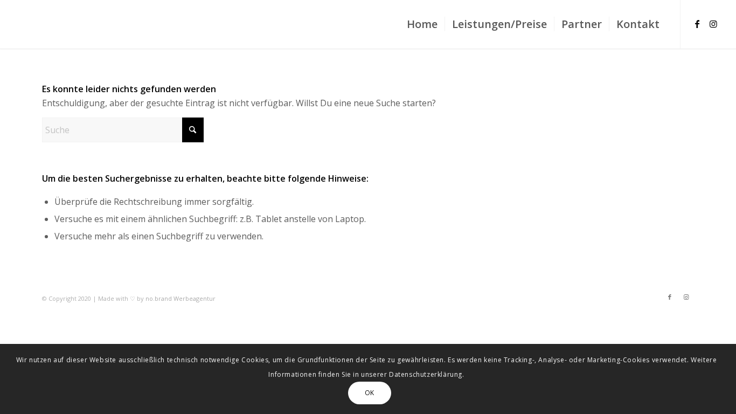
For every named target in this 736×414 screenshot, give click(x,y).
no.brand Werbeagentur (180, 298)
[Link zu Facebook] (697, 24)
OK (369, 392)
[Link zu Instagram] (713, 24)
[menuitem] (422, 24)
